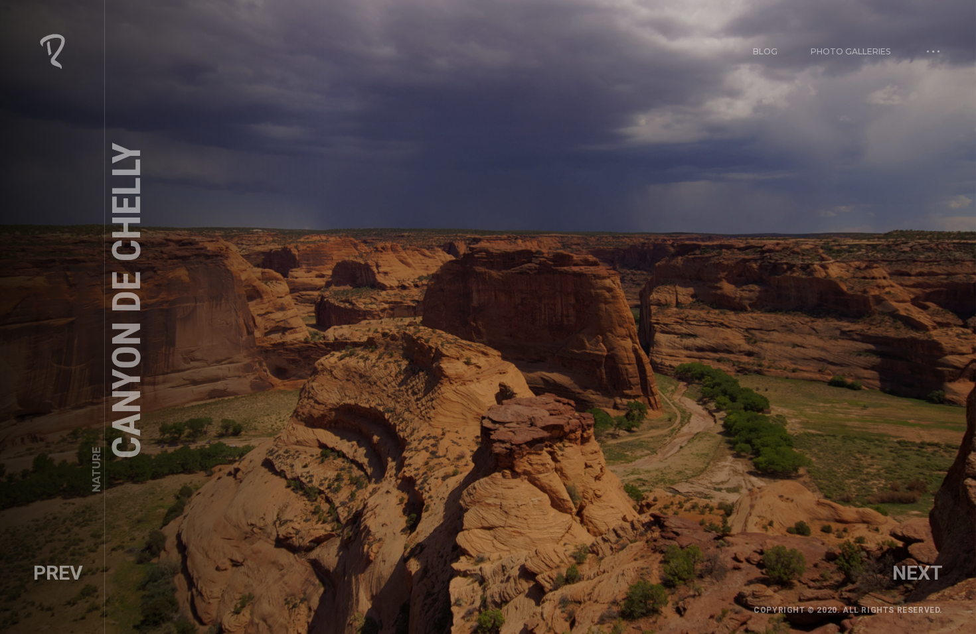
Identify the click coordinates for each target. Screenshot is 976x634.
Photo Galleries (850, 51)
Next (917, 572)
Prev (58, 572)
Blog (765, 51)
